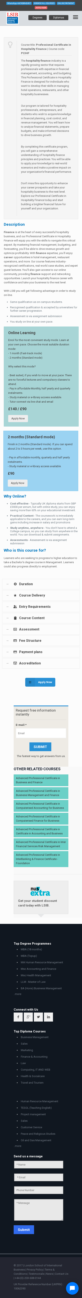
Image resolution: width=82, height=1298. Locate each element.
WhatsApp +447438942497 (19, 3)
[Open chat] (72, 1288)
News (50, 1273)
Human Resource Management (39, 1101)
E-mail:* (21, 724)
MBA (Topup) (29, 955)
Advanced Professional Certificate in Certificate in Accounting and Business (39, 831)
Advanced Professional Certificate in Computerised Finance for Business (38, 818)
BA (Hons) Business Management (41, 988)
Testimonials (36, 1273)
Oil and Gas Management (36, 1140)
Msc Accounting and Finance (38, 968)
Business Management (35, 1037)
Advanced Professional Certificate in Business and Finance (38, 780)
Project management (33, 1114)
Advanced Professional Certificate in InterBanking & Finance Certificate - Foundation (38, 859)
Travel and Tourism (32, 1082)
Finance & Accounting (34, 1056)
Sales (24, 1043)
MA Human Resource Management (42, 962)
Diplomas (58, 17)
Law (23, 1063)
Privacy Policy (35, 1269)
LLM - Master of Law (33, 981)
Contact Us (61, 1273)
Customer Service (31, 1127)
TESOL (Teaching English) (36, 1107)
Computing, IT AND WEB (35, 1069)
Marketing (27, 1050)
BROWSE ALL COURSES (44, 3)
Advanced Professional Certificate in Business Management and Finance (38, 793)
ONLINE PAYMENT (66, 3)
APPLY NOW (41, 8)
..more (17, 994)
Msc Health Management (36, 975)
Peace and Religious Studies (38, 1133)
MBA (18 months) (31, 949)
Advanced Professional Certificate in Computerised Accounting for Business (40, 805)
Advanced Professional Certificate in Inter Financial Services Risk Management (41, 844)
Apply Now (18, 418)
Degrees (37, 17)
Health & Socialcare (33, 1076)
